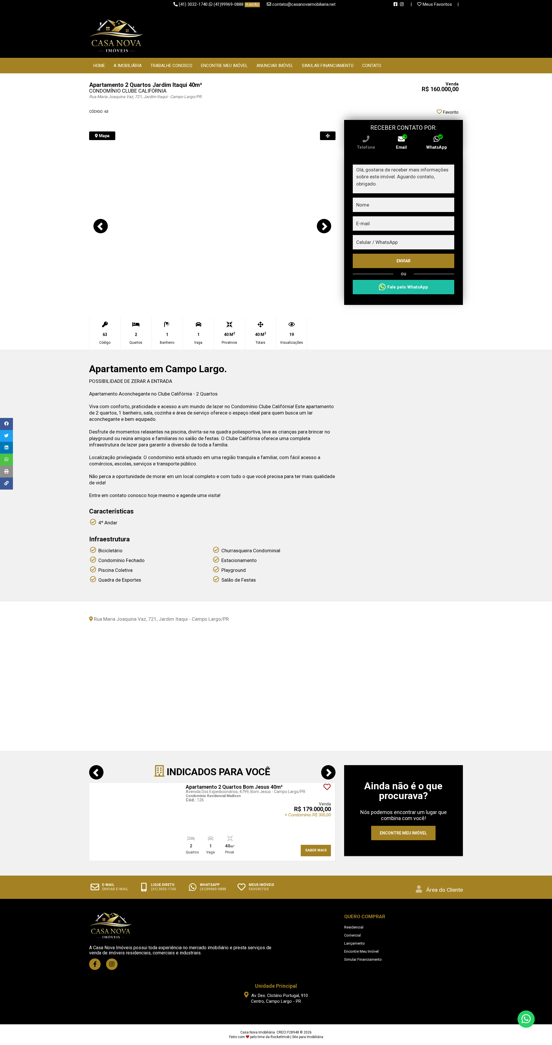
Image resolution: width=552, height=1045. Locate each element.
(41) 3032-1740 (193, 4)
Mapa (104, 135)
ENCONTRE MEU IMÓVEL (403, 833)
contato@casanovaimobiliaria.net (304, 4)
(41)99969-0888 (236, 4)
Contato (371, 65)
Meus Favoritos (437, 4)
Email (401, 147)
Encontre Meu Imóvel (224, 65)
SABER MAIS (316, 850)
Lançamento (354, 943)
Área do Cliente (444, 890)
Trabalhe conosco (171, 65)
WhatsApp (436, 147)
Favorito (450, 112)
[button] (100, 226)
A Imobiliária (128, 65)
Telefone (366, 147)
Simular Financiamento (328, 65)
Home (99, 65)
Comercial (352, 935)
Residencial (353, 927)
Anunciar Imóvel (274, 65)
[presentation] (96, 772)
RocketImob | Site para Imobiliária (297, 1037)
